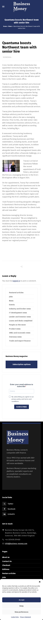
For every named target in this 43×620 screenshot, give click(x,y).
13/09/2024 (7, 57)
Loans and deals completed (20, 321)
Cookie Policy (15, 617)
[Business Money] (21, 6)
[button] (40, 582)
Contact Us (7, 561)
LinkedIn (11, 514)
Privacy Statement (25, 617)
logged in (16, 281)
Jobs (11, 297)
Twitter (10, 504)
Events (12, 305)
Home (5, 26)
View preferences (21, 612)
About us (5, 557)
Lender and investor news (20, 317)
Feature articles (9, 573)
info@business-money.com (16, 543)
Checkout (6, 565)
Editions (5, 569)
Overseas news (15, 337)
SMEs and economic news (19, 333)
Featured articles (16, 293)
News (10, 26)
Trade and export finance (20, 341)
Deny (21, 606)
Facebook (11, 509)
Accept (21, 600)
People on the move (17, 325)
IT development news (18, 313)
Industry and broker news (20, 309)
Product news (15, 329)
